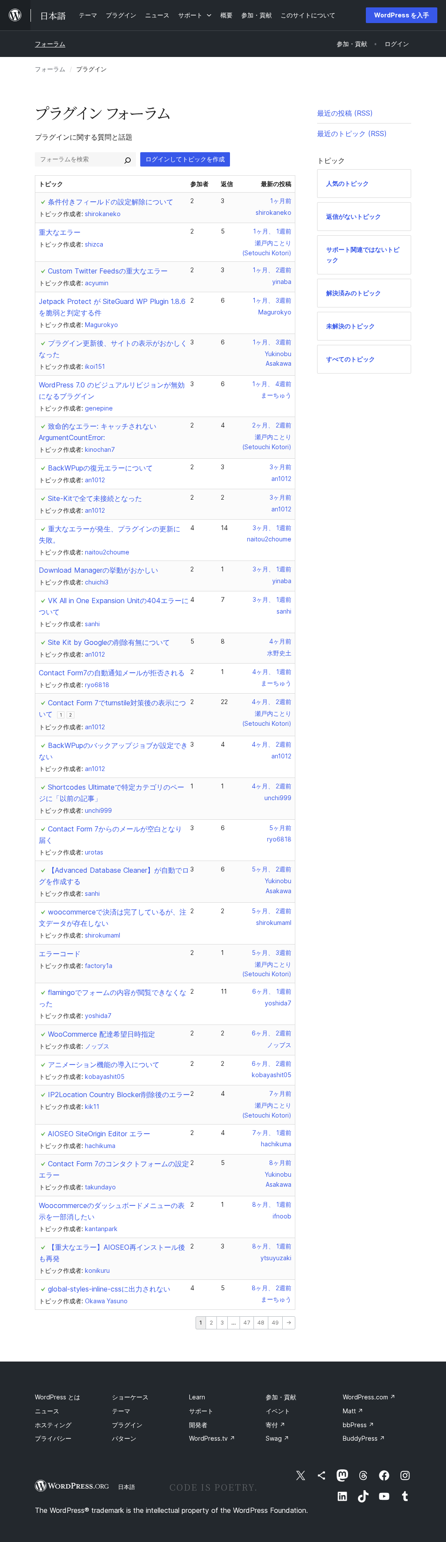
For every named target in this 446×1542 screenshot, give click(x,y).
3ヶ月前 (280, 467)
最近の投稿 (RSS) (345, 113)
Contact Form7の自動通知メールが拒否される (112, 672)
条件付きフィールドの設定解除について (110, 201)
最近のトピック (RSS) (352, 133)
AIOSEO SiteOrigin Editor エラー (99, 1133)
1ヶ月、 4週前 (271, 383)
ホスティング (53, 1425)
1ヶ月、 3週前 (272, 300)
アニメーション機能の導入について (103, 1064)
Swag (277, 1438)
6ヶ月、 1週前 (271, 991)
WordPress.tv (212, 1438)
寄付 (275, 1425)
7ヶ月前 (280, 1093)
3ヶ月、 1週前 (272, 527)
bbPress (358, 1425)
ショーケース (130, 1397)
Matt (353, 1411)
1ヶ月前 (280, 200)
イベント (278, 1411)
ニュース (47, 1411)
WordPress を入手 (401, 15)
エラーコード (60, 953)
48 (260, 1322)
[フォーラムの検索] (127, 159)
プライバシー (53, 1438)
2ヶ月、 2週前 (271, 425)
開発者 (198, 1425)
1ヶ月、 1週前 (272, 231)
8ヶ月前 (280, 1162)
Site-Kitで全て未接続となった (95, 498)
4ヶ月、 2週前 (271, 701)
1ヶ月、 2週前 (272, 270)
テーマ (121, 1411)
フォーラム (50, 43)
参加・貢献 (281, 1397)
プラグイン (127, 1425)
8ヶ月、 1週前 (271, 1204)
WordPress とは (57, 1397)
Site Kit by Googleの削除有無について (109, 642)
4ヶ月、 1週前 (271, 671)
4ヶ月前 (280, 641)
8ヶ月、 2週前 (271, 1288)
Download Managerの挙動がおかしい (98, 570)
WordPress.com (369, 1397)
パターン (124, 1438)
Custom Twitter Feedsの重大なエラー (108, 271)
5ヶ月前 (280, 827)
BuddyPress (364, 1438)
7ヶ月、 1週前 (271, 1132)
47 (246, 1322)
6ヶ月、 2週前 (271, 1033)
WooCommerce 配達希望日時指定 (101, 1034)
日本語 (126, 1486)
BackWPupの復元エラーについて (100, 468)
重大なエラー (60, 232)
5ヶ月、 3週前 (271, 952)
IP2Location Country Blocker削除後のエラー (119, 1094)
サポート (201, 1411)
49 (275, 1322)
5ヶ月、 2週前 (271, 869)
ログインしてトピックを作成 (185, 159)
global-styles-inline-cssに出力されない (109, 1289)
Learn (197, 1397)
